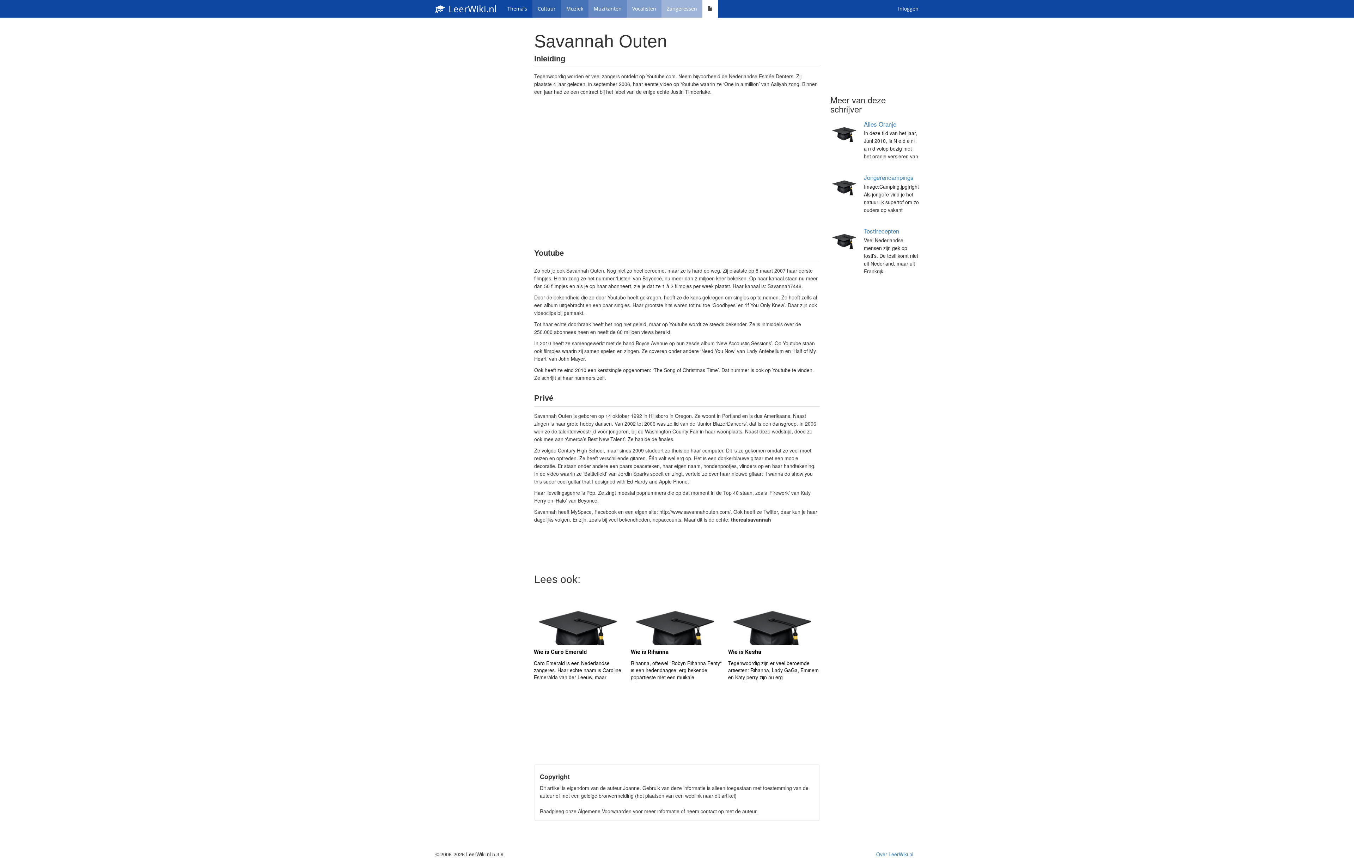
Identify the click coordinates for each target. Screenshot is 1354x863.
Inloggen (908, 8)
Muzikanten (608, 8)
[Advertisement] (677, 171)
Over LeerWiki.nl (894, 854)
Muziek (574, 8)
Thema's (517, 8)
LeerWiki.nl (471, 8)
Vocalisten (644, 8)
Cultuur (547, 8)
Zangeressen (682, 8)
